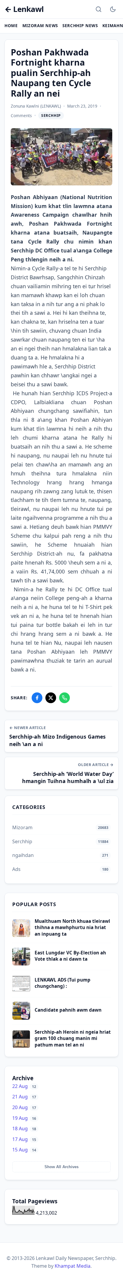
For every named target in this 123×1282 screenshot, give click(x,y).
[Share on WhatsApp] (64, 697)
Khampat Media (72, 1266)
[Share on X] (50, 697)
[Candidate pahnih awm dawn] (21, 1018)
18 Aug (24, 1128)
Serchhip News (80, 25)
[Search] (98, 9)
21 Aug (24, 1096)
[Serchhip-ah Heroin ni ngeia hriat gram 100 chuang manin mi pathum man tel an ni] (21, 1046)
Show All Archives (61, 1167)
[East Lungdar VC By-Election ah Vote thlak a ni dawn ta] (21, 963)
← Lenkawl (24, 9)
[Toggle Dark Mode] (113, 9)
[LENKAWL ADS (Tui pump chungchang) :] (21, 991)
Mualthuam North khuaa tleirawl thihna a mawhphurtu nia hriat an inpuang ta (72, 927)
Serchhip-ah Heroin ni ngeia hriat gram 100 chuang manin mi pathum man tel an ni (73, 1038)
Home (11, 25)
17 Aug (24, 1139)
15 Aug (24, 1149)
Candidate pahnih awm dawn (68, 1010)
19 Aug (24, 1118)
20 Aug (24, 1107)
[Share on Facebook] (37, 697)
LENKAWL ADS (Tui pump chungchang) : (62, 983)
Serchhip (51, 115)
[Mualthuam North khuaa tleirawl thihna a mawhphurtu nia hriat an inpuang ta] (21, 935)
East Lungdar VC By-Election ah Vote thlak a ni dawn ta (70, 956)
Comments (21, 115)
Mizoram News (40, 25)
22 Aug (24, 1086)
